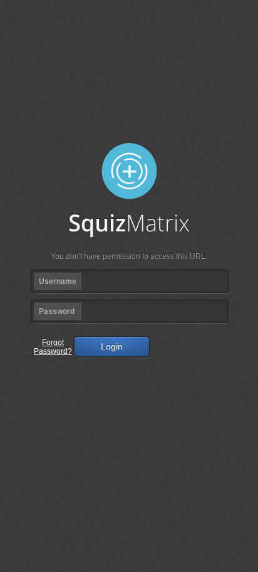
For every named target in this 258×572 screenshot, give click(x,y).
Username (57, 281)
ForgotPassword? (53, 347)
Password (57, 311)
